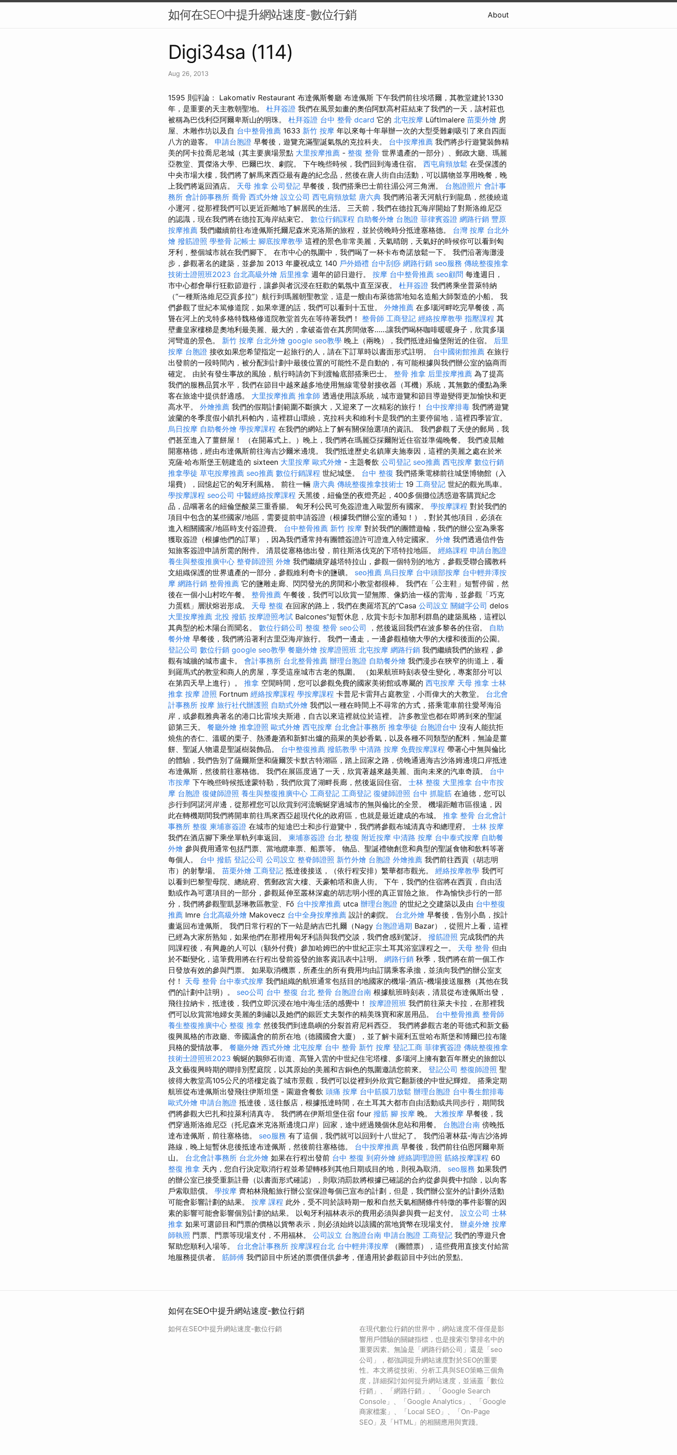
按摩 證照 (201, 694)
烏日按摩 (183, 428)
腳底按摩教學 (280, 241)
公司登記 (285, 186)
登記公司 (183, 649)
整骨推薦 (224, 583)
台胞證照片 (463, 186)
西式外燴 (263, 197)
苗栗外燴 (481, 119)
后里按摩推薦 (450, 373)
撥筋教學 (342, 749)
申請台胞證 (233, 141)
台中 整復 (377, 473)
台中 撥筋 (216, 859)
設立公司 (295, 197)
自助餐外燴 (375, 219)
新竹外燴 (351, 859)
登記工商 (407, 1047)
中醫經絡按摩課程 (266, 495)
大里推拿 (457, 782)
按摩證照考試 (271, 616)
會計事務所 (262, 660)
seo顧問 (449, 274)
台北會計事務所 (360, 727)
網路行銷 (474, 219)
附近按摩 (376, 837)
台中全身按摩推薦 (316, 914)
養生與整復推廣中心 (201, 561)
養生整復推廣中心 (197, 1025)
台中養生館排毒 (478, 1091)
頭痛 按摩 (341, 1091)
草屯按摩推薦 (222, 473)
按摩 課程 (267, 1202)
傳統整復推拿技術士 (370, 484)
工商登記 (401, 318)
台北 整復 (343, 837)
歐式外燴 (327, 462)
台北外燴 (271, 340)
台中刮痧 (386, 263)
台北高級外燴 (255, 274)
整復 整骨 (363, 152)
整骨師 (373, 318)
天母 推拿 (252, 186)
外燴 (443, 539)
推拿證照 (253, 727)
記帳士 (245, 241)
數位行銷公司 (281, 627)
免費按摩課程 (423, 749)
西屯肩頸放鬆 (445, 163)
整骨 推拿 (410, 373)
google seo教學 (315, 340)
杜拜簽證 (281, 108)
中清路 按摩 (378, 749)
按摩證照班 (338, 649)
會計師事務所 (207, 197)
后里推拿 (294, 274)
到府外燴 (381, 1157)
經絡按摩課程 (273, 694)
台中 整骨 (340, 1047)
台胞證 (407, 219)
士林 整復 (424, 782)
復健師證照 (220, 793)
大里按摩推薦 (318, 152)
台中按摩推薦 (411, 141)
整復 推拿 (245, 1025)
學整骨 (221, 241)
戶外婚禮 (354, 263)
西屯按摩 (457, 462)
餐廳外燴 (302, 649)
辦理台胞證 (348, 660)
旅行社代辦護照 (242, 705)
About (498, 14)
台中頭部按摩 (438, 572)
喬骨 (239, 197)
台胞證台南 (352, 992)
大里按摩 (295, 462)
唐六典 (370, 197)
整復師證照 (478, 1069)
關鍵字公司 (468, 605)
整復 (200, 826)
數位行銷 (489, 462)
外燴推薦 (399, 307)
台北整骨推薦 (305, 660)
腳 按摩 (403, 1113)
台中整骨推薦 (259, 130)
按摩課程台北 (313, 1246)
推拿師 (309, 395)
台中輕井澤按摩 (363, 1246)
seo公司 (220, 495)
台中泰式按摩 (457, 837)
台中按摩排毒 (448, 406)
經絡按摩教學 (440, 318)
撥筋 (381, 1113)
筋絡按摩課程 (466, 1157)
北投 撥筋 (230, 616)
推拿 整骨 (459, 815)
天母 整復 (267, 605)
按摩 (380, 274)
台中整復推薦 (303, 749)
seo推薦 (426, 462)
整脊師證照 (255, 561)
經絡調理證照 (420, 1157)
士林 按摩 (488, 826)
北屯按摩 (408, 119)
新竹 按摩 (318, 130)
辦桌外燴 (475, 1224)
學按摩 (226, 1190)
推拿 (251, 682)
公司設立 (433, 605)
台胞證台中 (438, 727)
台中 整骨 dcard (347, 119)
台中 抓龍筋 (432, 793)
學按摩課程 (257, 428)
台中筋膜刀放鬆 (385, 1091)
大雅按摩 (449, 1113)
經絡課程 (452, 550)
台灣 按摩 (468, 230)
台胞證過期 (393, 925)
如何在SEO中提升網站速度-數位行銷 (262, 14)
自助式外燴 (289, 705)
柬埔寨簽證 (228, 826)
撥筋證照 (192, 241)
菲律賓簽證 (438, 219)
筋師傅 (233, 1257)
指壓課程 (479, 318)
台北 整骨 (316, 992)
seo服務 (448, 263)
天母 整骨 (474, 948)
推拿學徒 (183, 473)
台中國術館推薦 (458, 351)
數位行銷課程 (332, 219)
